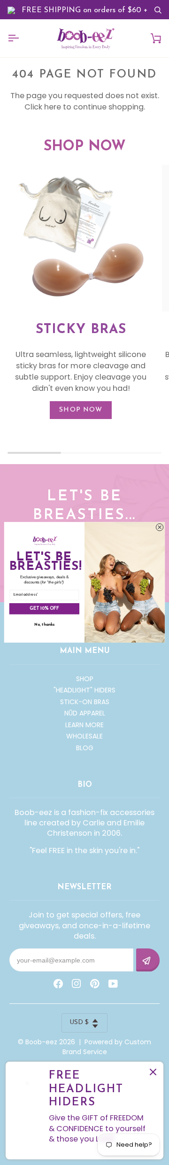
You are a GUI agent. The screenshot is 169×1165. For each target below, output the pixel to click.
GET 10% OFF (44, 608)
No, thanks (44, 625)
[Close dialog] (159, 527)
